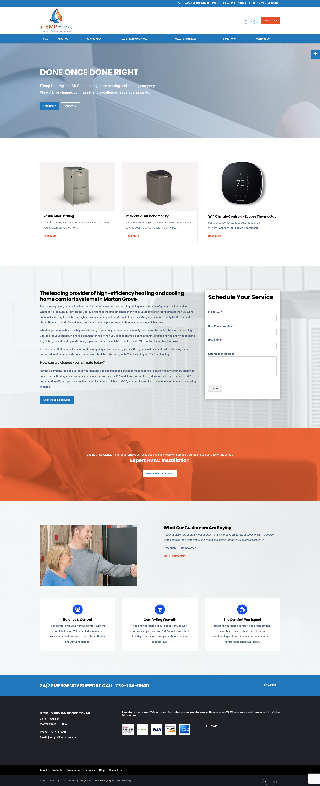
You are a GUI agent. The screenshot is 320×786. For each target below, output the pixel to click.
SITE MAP (204, 726)
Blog (102, 770)
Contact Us (263, 39)
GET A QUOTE (270, 685)
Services (90, 770)
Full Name (215, 312)
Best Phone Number (221, 326)
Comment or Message (222, 353)
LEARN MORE (50, 106)
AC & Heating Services (134, 39)
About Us (63, 39)
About (43, 770)
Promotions (229, 39)
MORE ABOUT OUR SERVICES (57, 400)
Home (45, 39)
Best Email (215, 340)
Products (57, 770)
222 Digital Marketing (121, 780)
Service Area (93, 39)
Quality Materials (185, 39)
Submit (215, 388)
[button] (315, 54)
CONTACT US (270, 20)
